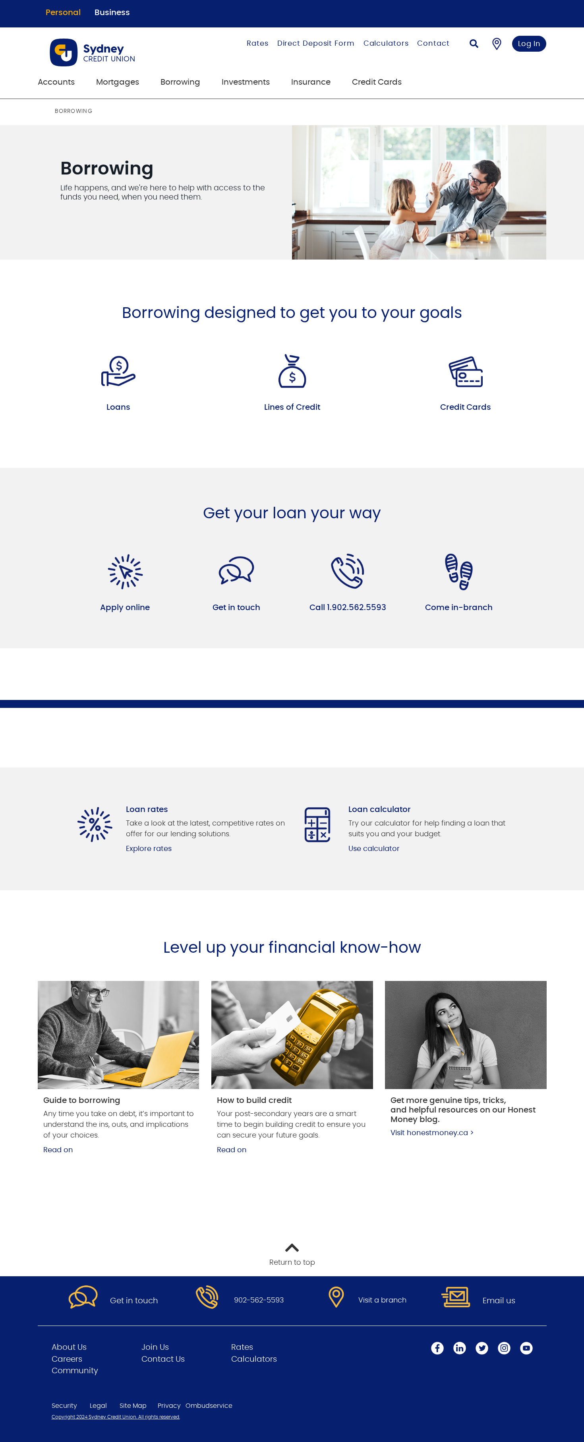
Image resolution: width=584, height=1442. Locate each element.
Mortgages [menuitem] (117, 82)
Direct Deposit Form (316, 43)
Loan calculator (379, 810)
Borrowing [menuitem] (180, 82)
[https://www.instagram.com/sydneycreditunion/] (504, 1348)
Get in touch (236, 608)
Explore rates (149, 849)
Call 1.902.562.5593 (347, 608)
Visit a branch (382, 1300)
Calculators (386, 43)
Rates (258, 43)
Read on (58, 1150)
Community (75, 1371)
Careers (67, 1359)
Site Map (133, 1406)
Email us (499, 1301)
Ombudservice (209, 1406)
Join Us (155, 1347)
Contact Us (163, 1359)
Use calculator (374, 849)
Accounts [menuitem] (56, 82)
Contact (433, 43)
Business (112, 13)
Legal (98, 1406)
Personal (63, 13)
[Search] (474, 45)
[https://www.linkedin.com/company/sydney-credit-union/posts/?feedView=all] (459, 1348)
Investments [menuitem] (246, 82)
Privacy (169, 1406)
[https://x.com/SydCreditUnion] (482, 1348)
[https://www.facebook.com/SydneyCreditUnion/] (437, 1348)
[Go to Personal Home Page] (116, 52)
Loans (118, 407)
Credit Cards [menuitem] (377, 82)
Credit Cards (465, 407)
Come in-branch (459, 608)
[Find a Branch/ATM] (497, 43)
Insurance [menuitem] (311, 82)
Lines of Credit (292, 407)
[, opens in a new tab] (125, 572)
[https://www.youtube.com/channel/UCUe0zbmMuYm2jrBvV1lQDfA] (526, 1348)
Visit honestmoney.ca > (432, 1133)
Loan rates (147, 810)
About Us (69, 1347)
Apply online (125, 608)
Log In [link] (529, 44)
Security (64, 1406)
